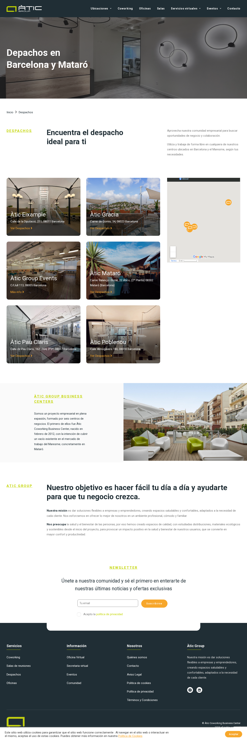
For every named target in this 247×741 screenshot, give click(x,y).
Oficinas (145, 8)
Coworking (125, 8)
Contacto (233, 8)
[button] (190, 690)
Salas (161, 8)
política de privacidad (109, 614)
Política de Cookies (130, 736)
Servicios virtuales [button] (184, 8)
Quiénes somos (137, 657)
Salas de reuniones (19, 666)
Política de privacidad (140, 691)
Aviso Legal (134, 674)
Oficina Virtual (75, 657)
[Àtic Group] (24, 8)
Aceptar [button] (233, 734)
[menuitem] (102, 8)
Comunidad (74, 683)
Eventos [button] (212, 8)
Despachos (14, 674)
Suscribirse (154, 603)
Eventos (72, 674)
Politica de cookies (139, 683)
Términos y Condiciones (142, 700)
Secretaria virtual (77, 666)
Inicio (10, 112)
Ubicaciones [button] (99, 8)
